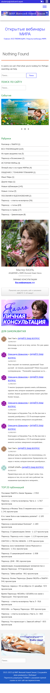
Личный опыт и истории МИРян (15, 167)
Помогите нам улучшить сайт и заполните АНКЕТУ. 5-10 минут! (25, 291)
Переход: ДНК (7, 561)
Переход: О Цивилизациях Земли (16, 531)
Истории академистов (11, 153)
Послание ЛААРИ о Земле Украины (16, 493)
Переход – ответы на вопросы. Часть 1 (18, 500)
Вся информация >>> (25, 282)
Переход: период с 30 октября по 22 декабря (21, 586)
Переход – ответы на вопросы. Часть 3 (18, 601)
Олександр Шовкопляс (18, 354)
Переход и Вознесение (11, 158)
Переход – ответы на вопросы (15, 200)
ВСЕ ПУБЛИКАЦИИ (18, 39)
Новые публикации (9, 186)
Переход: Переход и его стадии (15, 536)
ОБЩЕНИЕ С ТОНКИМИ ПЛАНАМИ (17, 172)
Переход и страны (9, 209)
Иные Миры (6, 177)
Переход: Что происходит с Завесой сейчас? (21, 621)
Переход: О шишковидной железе (16, 553)
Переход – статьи (9, 205)
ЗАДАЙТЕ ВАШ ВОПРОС (29, 338)
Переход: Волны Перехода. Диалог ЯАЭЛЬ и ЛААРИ (24, 578)
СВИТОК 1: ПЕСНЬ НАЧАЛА (13, 541)
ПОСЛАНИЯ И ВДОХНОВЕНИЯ (15, 195)
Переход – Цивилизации (12, 214)
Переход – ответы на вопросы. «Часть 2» (19, 613)
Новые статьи (7, 191)
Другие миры (7, 181)
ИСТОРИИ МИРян (9, 163)
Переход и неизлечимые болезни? (16, 524)
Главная (7, 39)
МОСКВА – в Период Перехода (15, 609)
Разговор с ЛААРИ (9, 144)
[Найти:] (13, 75)
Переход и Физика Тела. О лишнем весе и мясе (22, 508)
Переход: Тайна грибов (11, 573)
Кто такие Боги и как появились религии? (19, 516)
